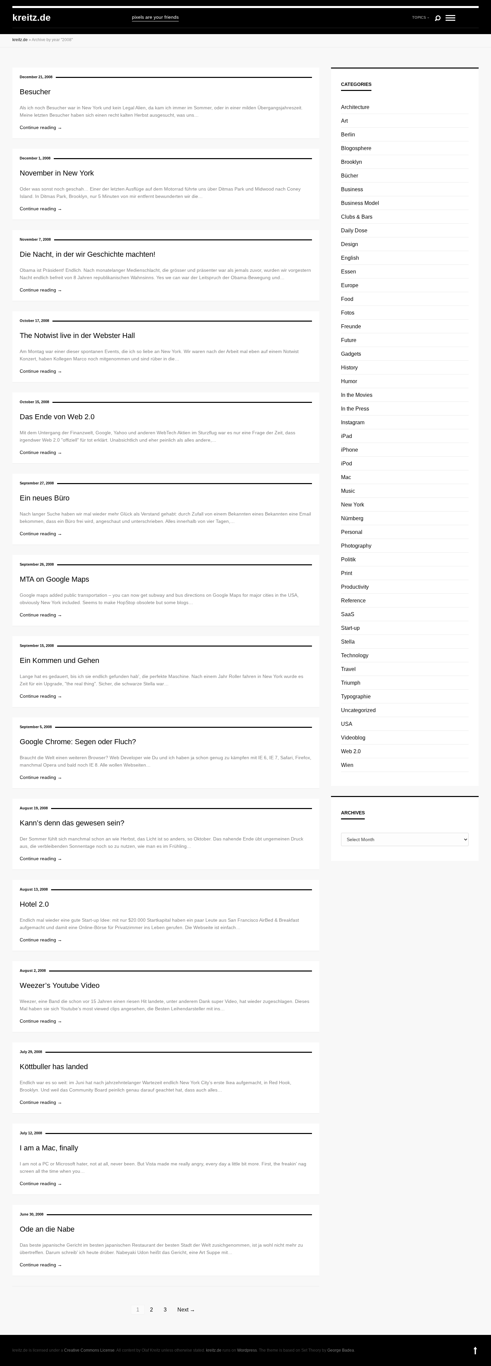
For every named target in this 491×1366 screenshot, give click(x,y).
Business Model (360, 203)
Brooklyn (351, 162)
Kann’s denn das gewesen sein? (72, 823)
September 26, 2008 (37, 564)
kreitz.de (31, 17)
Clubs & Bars (356, 217)
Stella (348, 642)
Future (348, 340)
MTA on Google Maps (54, 579)
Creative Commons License (89, 1350)
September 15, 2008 (37, 646)
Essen (348, 271)
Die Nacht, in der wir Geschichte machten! (87, 254)
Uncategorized (358, 710)
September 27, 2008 (37, 483)
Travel (348, 669)
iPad (346, 436)
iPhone (349, 450)
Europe (349, 285)
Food (347, 299)
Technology (354, 655)
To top (475, 1350)
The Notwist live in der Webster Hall (77, 335)
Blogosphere (356, 148)
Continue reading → (41, 127)
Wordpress (247, 1350)
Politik (348, 559)
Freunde (351, 326)
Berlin (348, 134)
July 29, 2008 (31, 1052)
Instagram (352, 422)
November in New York (57, 173)
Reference (353, 600)
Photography (356, 546)
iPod (346, 463)
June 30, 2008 (31, 1214)
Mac (346, 477)
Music (348, 491)
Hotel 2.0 (34, 904)
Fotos (347, 313)
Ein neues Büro (44, 498)
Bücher (349, 176)
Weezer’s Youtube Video (60, 985)
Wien (347, 765)
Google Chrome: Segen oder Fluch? (78, 741)
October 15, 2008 (34, 402)
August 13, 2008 (34, 889)
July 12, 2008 (31, 1133)
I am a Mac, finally (49, 1148)
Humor (349, 381)
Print (346, 573)
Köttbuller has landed (54, 1066)
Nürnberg (352, 518)
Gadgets (351, 354)
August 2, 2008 (33, 971)
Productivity (355, 587)
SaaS (347, 614)
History (349, 367)
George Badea (340, 1350)
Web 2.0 (351, 751)
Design (349, 244)
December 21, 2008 (36, 77)
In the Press (355, 409)
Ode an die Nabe (47, 1229)
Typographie (356, 696)
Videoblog (353, 738)
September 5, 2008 (36, 727)
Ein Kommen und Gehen (59, 660)
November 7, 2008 (35, 239)
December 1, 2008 (35, 158)
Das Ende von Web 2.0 (57, 417)
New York (352, 504)
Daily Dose (354, 230)
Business (352, 189)
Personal (351, 532)
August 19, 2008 (34, 808)
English (350, 258)
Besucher (35, 92)
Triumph (350, 683)
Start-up (350, 628)
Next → (186, 1310)
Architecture (355, 107)
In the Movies (356, 395)
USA (346, 724)
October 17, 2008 (34, 321)
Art (344, 121)
